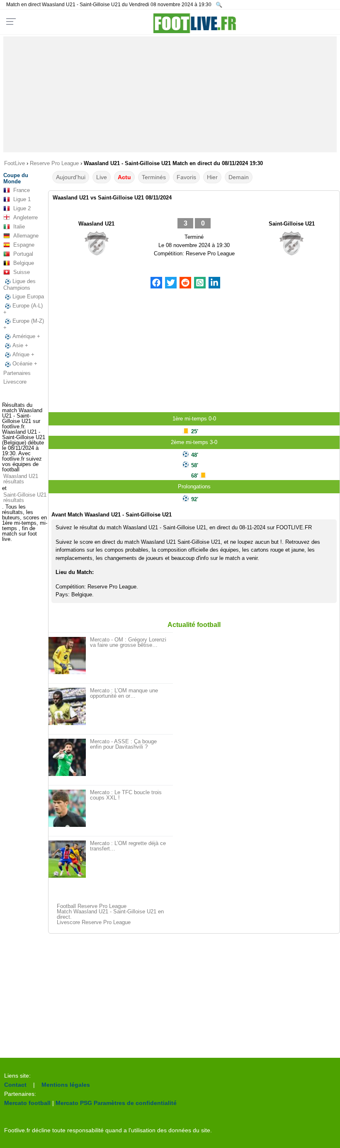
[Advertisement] (170, 94)
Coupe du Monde (15, 178)
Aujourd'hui (70, 177)
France (21, 190)
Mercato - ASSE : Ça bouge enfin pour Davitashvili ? (123, 744)
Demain (238, 177)
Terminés (154, 177)
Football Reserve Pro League (91, 906)
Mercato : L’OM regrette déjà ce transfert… (128, 846)
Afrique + (23, 354)
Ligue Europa (28, 296)
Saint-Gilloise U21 (292, 224)
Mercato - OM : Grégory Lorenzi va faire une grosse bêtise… (128, 642)
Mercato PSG (74, 1103)
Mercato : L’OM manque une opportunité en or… (124, 693)
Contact (15, 1084)
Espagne (23, 245)
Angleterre (25, 217)
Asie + (20, 345)
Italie (19, 226)
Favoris (186, 177)
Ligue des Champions (19, 284)
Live (101, 177)
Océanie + (24, 363)
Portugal (23, 254)
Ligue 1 (22, 199)
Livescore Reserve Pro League (94, 922)
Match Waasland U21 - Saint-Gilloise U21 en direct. (110, 914)
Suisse (21, 272)
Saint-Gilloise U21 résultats (24, 497)
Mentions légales (65, 1084)
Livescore (15, 382)
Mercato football (27, 1103)
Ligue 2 (22, 208)
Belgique (23, 263)
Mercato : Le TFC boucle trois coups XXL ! (126, 795)
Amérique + (26, 336)
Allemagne (26, 236)
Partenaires (17, 373)
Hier (212, 177)
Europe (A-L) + (23, 309)
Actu (124, 177)
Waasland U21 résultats (20, 479)
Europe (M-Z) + (23, 324)
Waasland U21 (96, 224)
